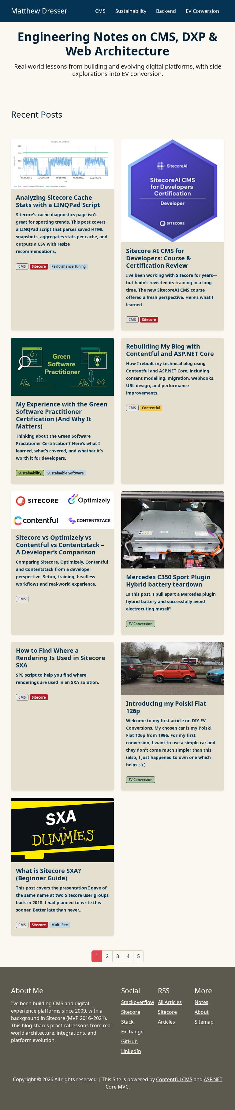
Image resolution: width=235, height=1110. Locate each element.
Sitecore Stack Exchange (132, 1022)
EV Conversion (202, 11)
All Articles (170, 1002)
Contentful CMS (174, 1079)
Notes (201, 1002)
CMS (100, 11)
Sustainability (130, 11)
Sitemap (204, 1021)
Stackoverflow (137, 1002)
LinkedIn (131, 1051)
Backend (166, 11)
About (202, 1012)
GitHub (129, 1041)
